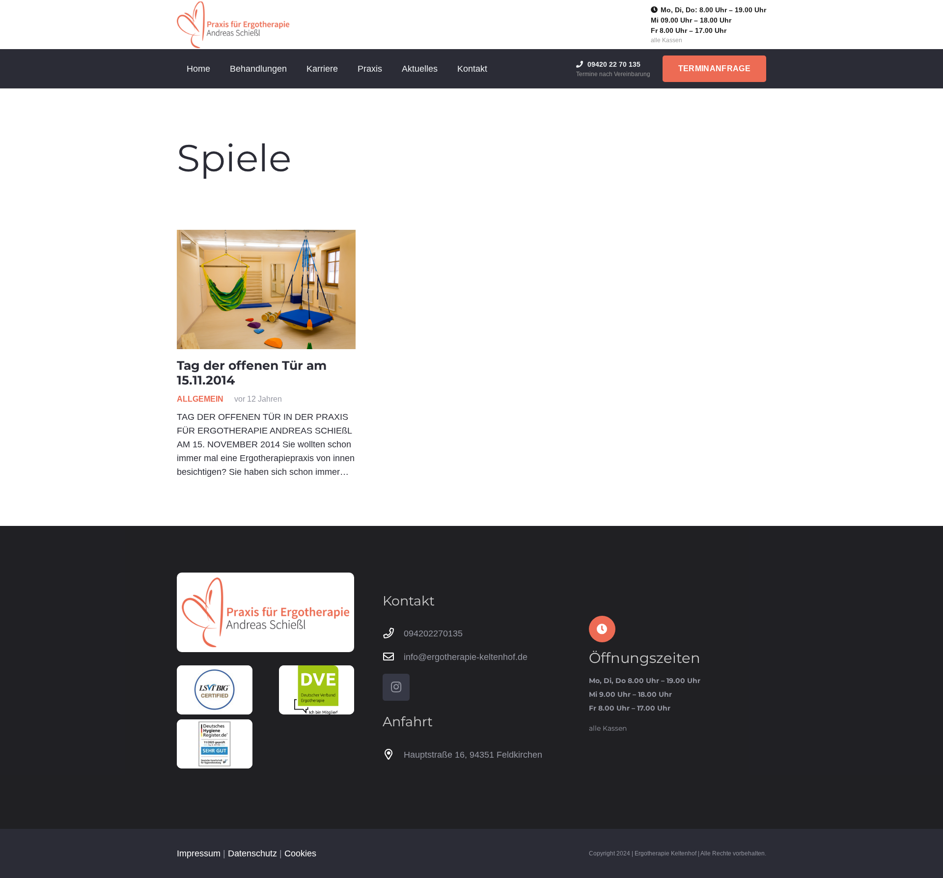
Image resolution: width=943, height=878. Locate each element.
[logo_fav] (233, 24)
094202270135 (433, 633)
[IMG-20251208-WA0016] (214, 743)
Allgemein (200, 398)
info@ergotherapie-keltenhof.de (465, 657)
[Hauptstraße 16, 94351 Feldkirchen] (393, 754)
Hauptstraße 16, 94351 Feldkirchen (473, 755)
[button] (294, 68)
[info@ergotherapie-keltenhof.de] (393, 657)
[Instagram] (396, 687)
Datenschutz (252, 853)
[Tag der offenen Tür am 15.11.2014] (266, 289)
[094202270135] (393, 633)
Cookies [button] (300, 853)
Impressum (199, 853)
